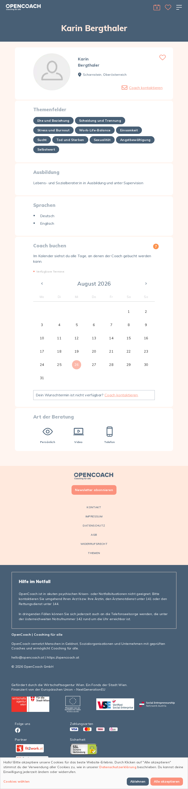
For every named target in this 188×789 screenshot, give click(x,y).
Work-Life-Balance (95, 130)
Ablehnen (137, 781)
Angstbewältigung (135, 140)
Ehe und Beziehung (53, 121)
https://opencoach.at (63, 657)
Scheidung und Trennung (100, 121)
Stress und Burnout (53, 130)
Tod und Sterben (70, 140)
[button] (157, 7)
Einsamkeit (129, 130)
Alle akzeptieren (167, 781)
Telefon (109, 442)
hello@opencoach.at (27, 657)
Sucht (42, 140)
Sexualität (102, 140)
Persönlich (47, 442)
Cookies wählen (16, 781)
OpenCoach (21, 634)
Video (78, 442)
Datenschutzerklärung (117, 767)
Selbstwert (46, 149)
